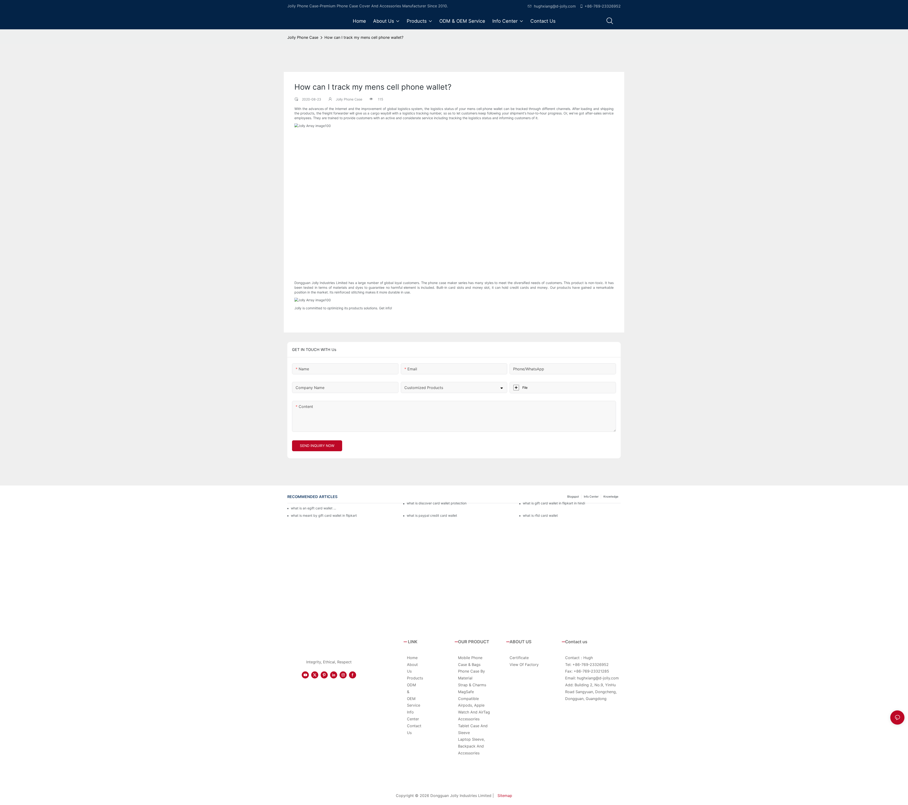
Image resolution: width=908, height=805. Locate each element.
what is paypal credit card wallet (432, 515)
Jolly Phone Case (302, 37)
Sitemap (505, 795)
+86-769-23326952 (603, 6)
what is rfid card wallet (540, 515)
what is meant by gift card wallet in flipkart (324, 515)
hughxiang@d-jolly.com (555, 6)
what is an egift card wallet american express (314, 508)
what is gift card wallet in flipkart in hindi (554, 503)
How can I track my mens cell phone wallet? (363, 37)
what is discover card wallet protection (437, 503)
